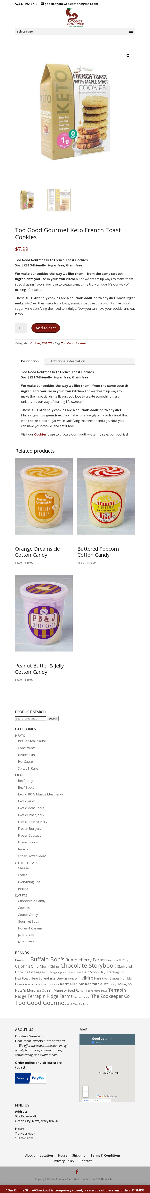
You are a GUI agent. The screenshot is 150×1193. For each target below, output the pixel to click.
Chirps (55, 967)
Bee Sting (22, 960)
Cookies (35, 343)
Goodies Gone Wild (67, 1179)
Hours (62, 1155)
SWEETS (47, 343)
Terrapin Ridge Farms (50, 996)
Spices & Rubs (28, 768)
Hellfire (85, 978)
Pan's (38, 990)
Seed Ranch (77, 990)
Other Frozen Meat (32, 856)
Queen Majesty (54, 990)
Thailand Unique (81, 997)
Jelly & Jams (26, 935)
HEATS (20, 736)
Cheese (23, 868)
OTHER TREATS (26, 863)
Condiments (27, 748)
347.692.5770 (28, 4)
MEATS (20, 775)
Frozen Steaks (28, 842)
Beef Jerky (25, 781)
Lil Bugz (113, 984)
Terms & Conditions (105, 1155)
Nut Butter (26, 942)
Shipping (78, 1155)
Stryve (104, 990)
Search (53, 718)
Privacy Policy (64, 1161)
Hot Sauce (25, 761)
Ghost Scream (74, 972)
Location (46, 1155)
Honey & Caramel (30, 928)
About (30, 1155)
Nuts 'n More (25, 990)
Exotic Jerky (26, 801)
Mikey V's (125, 984)
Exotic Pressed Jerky (32, 822)
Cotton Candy (28, 915)
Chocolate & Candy (31, 901)
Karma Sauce (97, 984)
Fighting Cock (59, 972)
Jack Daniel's (53, 984)
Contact (85, 1161)
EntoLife (47, 972)
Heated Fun (26, 755)
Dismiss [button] (138, 1190)
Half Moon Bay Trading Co (103, 972)
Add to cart (46, 328)
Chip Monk (40, 966)
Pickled (23, 889)
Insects (23, 849)
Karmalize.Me (72, 984)
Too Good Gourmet (73, 343)
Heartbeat (22, 978)
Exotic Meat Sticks (31, 808)
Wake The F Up (80, 1004)
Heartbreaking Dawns (49, 978)
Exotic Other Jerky (31, 815)
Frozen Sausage (29, 835)
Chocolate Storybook (88, 965)
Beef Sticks (26, 787)
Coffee (23, 875)
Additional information (68, 361)
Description (30, 361)
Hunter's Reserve (35, 984)
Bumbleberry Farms (85, 960)
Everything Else (29, 882)
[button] (128, 55)
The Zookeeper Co (110, 996)
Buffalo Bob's (47, 959)
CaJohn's (22, 966)
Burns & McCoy (117, 960)
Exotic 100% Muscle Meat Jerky (40, 794)
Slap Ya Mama (93, 990)
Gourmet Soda (28, 921)
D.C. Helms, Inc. (105, 1179)
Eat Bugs (35, 972)
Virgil (69, 1004)
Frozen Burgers (29, 828)
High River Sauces (107, 978)
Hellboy (73, 978)
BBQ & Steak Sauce (32, 741)
